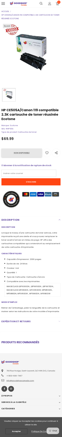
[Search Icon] (41, 3)
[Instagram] (11, 389)
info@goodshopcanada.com (20, 380)
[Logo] (18, 3)
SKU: (3, 128)
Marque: (5, 125)
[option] (31, 51)
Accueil (5, 11)
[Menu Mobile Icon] (3, 3)
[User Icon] (49, 3)
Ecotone (14, 125)
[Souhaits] (47, 153)
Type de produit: (9, 132)
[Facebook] (4, 389)
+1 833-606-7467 (14, 375)
